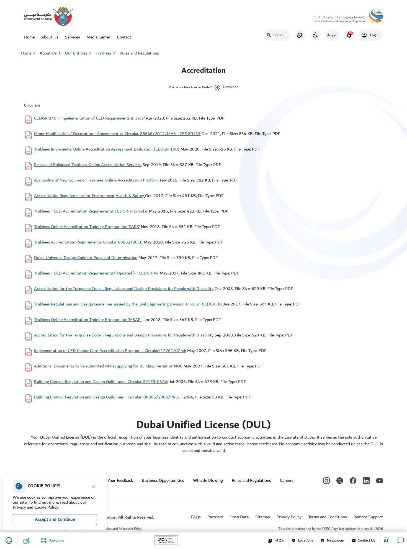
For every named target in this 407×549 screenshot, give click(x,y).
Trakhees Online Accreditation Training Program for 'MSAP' (87, 319)
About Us (49, 37)
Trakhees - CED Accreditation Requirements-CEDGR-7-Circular (91, 211)
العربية (332, 35)
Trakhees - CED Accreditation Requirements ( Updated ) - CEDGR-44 (96, 273)
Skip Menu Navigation (22, 5)
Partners (215, 516)
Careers (286, 480)
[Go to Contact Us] (388, 540)
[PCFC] (348, 14)
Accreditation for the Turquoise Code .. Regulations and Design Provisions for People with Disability (123, 288)
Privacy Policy (289, 516)
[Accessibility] (315, 35)
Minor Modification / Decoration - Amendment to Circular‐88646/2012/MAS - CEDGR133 (117, 133)
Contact (124, 37)
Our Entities (79, 53)
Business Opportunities (163, 480)
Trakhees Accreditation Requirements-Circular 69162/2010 (88, 242)
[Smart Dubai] (48, 16)
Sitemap (262, 516)
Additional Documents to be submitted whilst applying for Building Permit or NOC (108, 366)
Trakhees (103, 53)
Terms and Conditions (327, 516)
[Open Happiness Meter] (9, 540)
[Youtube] (379, 480)
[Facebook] (353, 480)
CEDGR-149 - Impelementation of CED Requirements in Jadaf (89, 118)
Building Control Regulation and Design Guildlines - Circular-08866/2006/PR (104, 397)
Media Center (98, 37)
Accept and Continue (55, 519)
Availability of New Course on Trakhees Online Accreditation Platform (96, 180)
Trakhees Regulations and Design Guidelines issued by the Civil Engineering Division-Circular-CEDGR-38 (128, 304)
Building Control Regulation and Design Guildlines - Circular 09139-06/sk (101, 381)
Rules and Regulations (139, 53)
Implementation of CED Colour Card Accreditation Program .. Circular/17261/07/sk (110, 350)
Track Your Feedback (115, 480)
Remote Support (368, 516)
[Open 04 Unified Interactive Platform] (26, 540)
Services (72, 37)
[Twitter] (339, 480)
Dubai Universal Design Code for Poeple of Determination (85, 257)
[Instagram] (326, 480)
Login (374, 35)
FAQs (196, 516)
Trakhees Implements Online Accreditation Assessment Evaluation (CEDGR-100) (106, 149)
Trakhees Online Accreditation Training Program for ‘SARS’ (87, 226)
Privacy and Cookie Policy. (36, 507)
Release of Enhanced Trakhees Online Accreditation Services (87, 164)
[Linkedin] (366, 480)
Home (29, 37)
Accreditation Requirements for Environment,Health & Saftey (89, 195)
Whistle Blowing (208, 480)
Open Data (239, 516)
